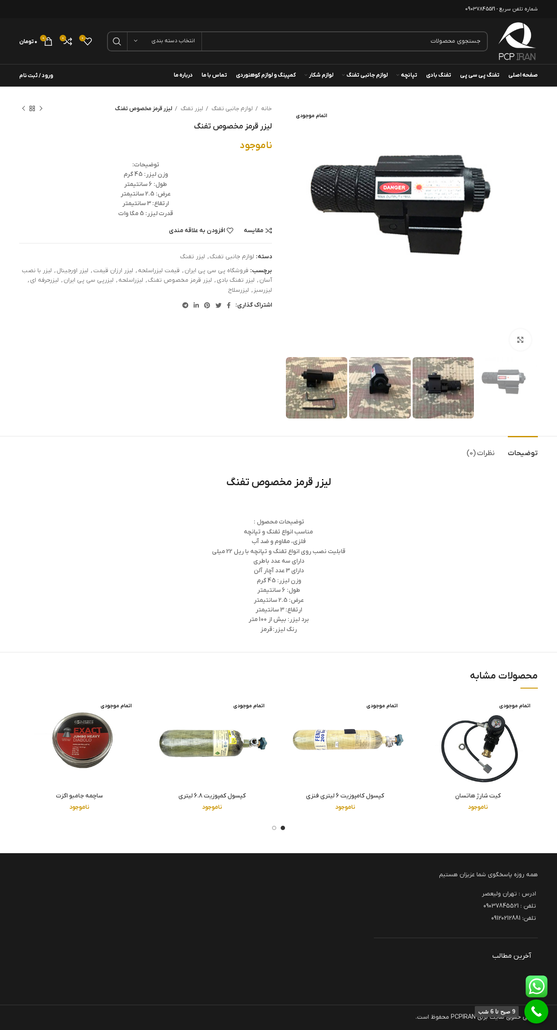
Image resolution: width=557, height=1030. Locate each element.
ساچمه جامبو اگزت (79, 796)
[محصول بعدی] (23, 109)
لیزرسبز (263, 290)
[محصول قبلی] (41, 109)
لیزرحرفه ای (44, 280)
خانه (266, 108)
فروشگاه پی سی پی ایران (216, 271)
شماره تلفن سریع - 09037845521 (501, 9)
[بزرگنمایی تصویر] (520, 340)
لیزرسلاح (238, 290)
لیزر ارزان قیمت (113, 271)
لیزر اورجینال (72, 271)
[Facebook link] (228, 305)
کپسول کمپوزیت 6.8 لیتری (212, 796)
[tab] (523, 449)
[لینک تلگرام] (185, 305)
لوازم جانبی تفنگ (231, 108)
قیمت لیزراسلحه (159, 271)
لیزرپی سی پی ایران (89, 280)
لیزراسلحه (130, 280)
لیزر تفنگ (191, 108)
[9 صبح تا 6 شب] (536, 1011)
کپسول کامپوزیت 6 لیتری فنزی (345, 796)
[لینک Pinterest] (207, 305)
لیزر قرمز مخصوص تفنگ (180, 280)
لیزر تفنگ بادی (236, 280)
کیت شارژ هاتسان (478, 796)
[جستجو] (117, 41)
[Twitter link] (218, 305)
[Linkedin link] (196, 305)
